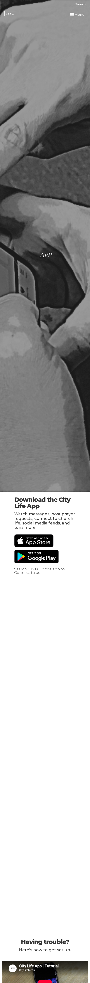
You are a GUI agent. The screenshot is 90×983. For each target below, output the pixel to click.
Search (80, 4)
